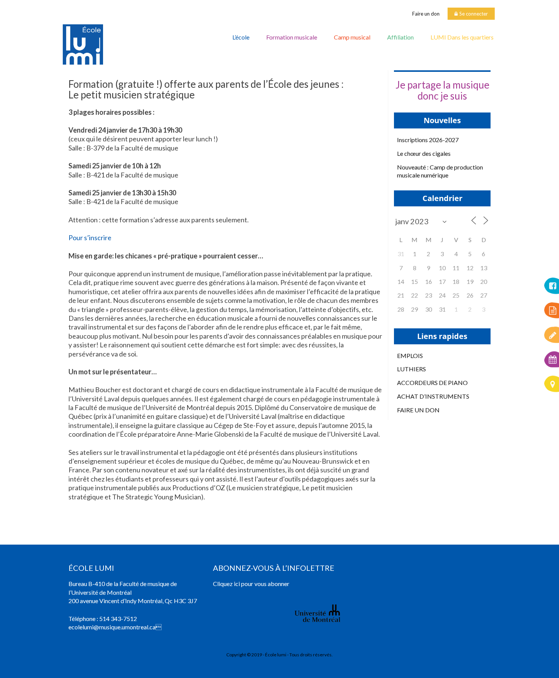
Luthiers (411, 368)
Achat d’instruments (433, 396)
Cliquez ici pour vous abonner (251, 583)
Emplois (410, 355)
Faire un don (426, 14)
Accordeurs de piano (432, 382)
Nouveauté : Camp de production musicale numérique (440, 171)
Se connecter (473, 14)
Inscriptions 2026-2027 (428, 139)
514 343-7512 (118, 618)
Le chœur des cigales (424, 153)
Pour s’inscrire (89, 237)
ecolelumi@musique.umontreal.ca (112, 626)
